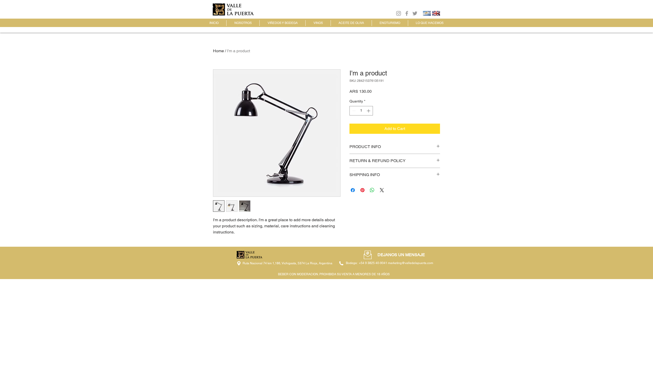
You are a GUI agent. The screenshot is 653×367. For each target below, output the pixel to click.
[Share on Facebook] (353, 190)
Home (218, 50)
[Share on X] (382, 190)
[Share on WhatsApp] (372, 190)
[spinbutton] (361, 110)
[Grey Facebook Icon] (407, 13)
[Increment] (369, 110)
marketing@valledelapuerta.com (410, 263)
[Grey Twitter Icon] (415, 13)
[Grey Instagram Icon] (398, 13)
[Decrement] (353, 110)
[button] (368, 255)
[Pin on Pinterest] (362, 190)
